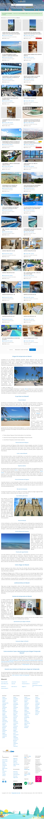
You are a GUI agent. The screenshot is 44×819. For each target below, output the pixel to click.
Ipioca (16, 469)
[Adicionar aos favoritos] (20, 21)
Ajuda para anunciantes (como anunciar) (16, 773)
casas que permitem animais (7, 661)
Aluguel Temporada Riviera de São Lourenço (5, 721)
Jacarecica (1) (34, 683)
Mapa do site (4, 768)
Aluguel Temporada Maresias (4, 726)
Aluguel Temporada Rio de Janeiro (27, 699)
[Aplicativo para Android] (17, 785)
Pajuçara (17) (24, 681)
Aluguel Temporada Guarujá (4, 712)
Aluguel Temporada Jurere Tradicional (15, 744)
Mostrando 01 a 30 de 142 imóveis (21, 349)
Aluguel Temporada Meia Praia (15, 712)
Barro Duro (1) (14, 686)
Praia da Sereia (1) (4, 688)
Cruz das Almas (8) (36, 681)
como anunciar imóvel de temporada (20, 675)
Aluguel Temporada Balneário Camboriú (15, 726)
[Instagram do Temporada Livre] (6, 781)
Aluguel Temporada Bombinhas (15, 699)
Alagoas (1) (24, 686)
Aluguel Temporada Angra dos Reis (27, 722)
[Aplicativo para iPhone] (17, 788)
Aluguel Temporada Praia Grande (4, 716)
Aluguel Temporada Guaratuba (37, 703)
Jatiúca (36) (14, 681)
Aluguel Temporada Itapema (15, 707)
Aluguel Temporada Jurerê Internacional (15, 732)
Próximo (32, 349)
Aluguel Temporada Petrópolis (26, 726)
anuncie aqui (26, 769)
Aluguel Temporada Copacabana (26, 707)
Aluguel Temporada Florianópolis (15, 703)
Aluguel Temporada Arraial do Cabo (27, 712)
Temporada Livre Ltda (16, 793)
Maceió (26, 389)
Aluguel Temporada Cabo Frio (26, 703)
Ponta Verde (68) (4, 681)
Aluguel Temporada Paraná (37, 699)
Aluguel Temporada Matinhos (37, 707)
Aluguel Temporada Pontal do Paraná (37, 712)
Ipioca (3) (13, 683)
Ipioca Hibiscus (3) (4, 683)
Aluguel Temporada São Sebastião (5, 703)
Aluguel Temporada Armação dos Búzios (26, 716)
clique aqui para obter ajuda (27, 774)
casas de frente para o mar (15, 660)
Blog (3, 769)
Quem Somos (4, 759)
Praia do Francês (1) (26, 683)
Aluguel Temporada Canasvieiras (15, 722)
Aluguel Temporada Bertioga (4, 707)
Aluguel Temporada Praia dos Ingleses (15, 716)
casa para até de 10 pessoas (36, 660)
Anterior (11, 349)
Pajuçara (38, 413)
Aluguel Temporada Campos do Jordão (4, 735)
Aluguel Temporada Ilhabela (4, 730)
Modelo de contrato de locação (4, 765)
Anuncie (38, 778)
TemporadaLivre (26, 664)
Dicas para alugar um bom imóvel (16, 764)
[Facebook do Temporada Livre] (3, 781)
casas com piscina (26, 660)
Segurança (15, 758)
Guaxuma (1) (3, 686)
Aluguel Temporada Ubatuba (4, 699)
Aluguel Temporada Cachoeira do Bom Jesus (15, 738)
